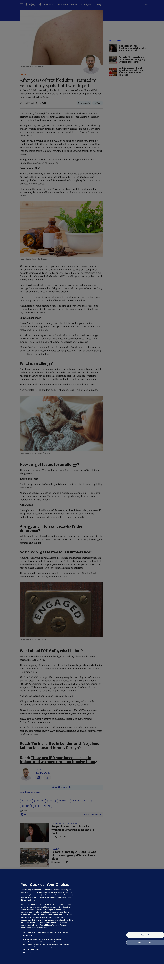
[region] (82, 916)
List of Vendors (29, 952)
